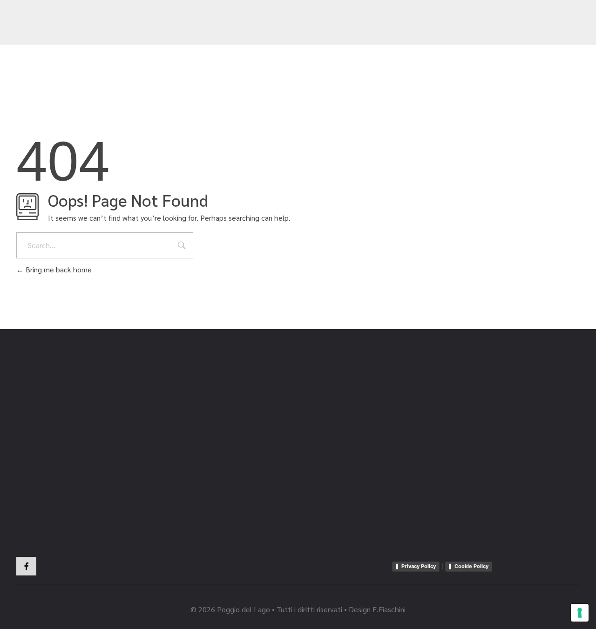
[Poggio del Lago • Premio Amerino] (62, 23)
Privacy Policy (418, 566)
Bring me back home (58, 269)
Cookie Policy (471, 566)
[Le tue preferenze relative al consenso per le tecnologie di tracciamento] (580, 613)
